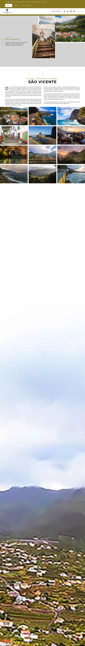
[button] (80, 11)
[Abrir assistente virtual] (82, 643)
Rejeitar (17, 5)
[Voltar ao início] (7, 11)
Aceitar (8, 5)
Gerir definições (26, 5)
